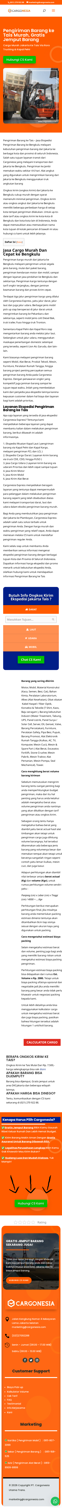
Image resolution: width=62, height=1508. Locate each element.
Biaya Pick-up (15, 1387)
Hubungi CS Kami (19, 60)
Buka (19, 242)
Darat (32, 609)
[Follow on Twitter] (31, 1360)
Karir (9, 1412)
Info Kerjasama (16, 1407)
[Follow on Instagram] (37, 1360)
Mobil (32, 647)
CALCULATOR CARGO (42, 1042)
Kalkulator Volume (18, 1391)
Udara (32, 638)
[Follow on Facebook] (25, 1360)
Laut (32, 629)
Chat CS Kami (31, 660)
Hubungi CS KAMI (19, 1280)
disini (43, 1069)
